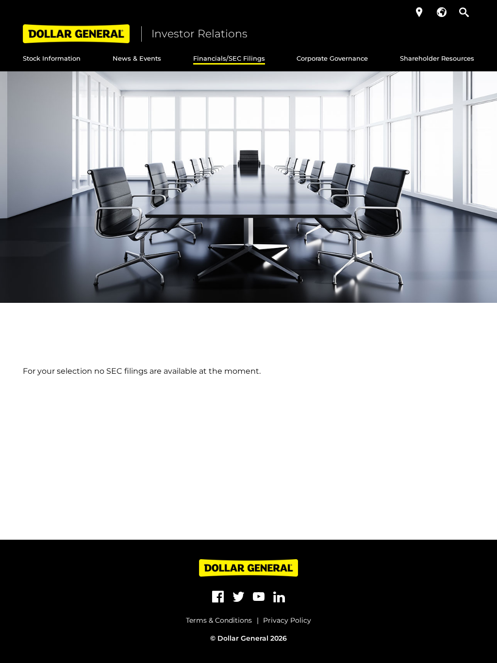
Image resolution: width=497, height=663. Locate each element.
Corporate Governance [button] (332, 58)
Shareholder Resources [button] (437, 58)
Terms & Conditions (219, 620)
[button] (419, 12)
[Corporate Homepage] (76, 33)
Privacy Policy (287, 620)
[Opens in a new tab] (218, 597)
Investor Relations (199, 33)
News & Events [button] (137, 58)
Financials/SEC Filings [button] (229, 58)
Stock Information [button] (52, 58)
